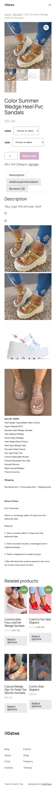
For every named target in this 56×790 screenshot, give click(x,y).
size (7, 142)
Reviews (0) (17, 188)
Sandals (17, 14)
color (8, 131)
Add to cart (29, 156)
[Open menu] (50, 5)
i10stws (9, 5)
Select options (12, 641)
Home (7, 14)
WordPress (47, 784)
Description (16, 175)
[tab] (16, 175)
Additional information (23, 182)
